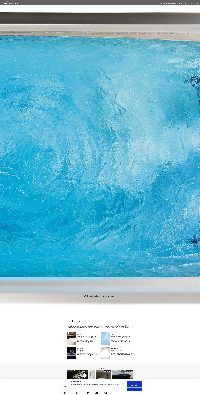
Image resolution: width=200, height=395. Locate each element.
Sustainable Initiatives (175, 3)
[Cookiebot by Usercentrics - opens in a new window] (63, 393)
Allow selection (134, 385)
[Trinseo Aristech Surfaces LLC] (10, 2)
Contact (187, 3)
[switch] (87, 393)
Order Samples (166, 3)
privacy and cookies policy (118, 384)
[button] (194, 3)
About (182, 3)
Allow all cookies (134, 382)
